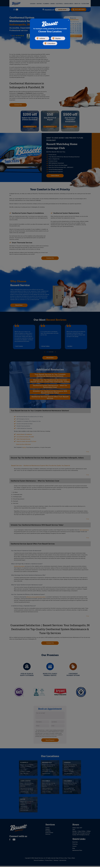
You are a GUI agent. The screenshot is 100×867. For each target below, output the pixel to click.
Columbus (51, 43)
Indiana (42, 38)
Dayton (58, 38)
